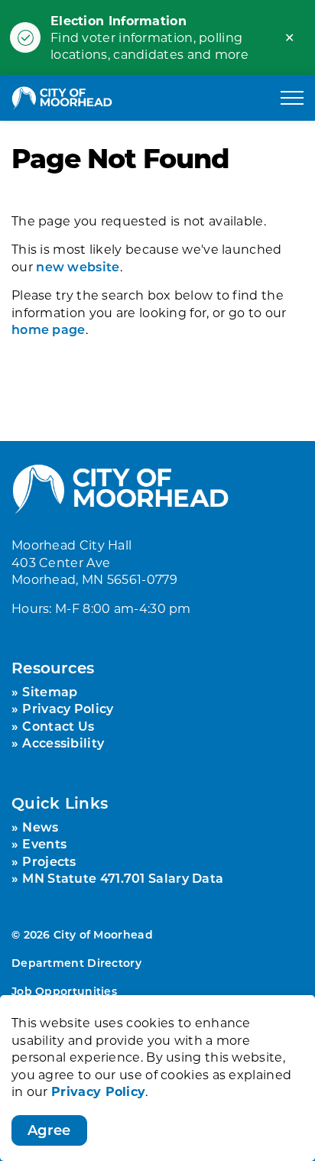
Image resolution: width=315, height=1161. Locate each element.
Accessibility (63, 743)
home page (48, 329)
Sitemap (49, 691)
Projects (49, 861)
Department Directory (76, 962)
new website (77, 266)
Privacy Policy (98, 1091)
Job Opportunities (64, 991)
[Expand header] (292, 98)
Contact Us (58, 726)
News (40, 827)
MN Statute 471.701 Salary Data (122, 878)
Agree (49, 1129)
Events (44, 843)
